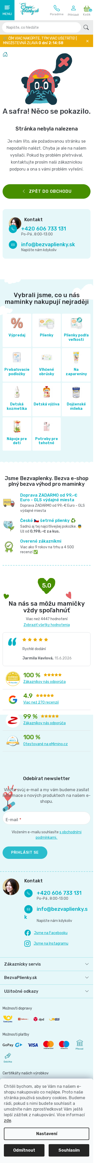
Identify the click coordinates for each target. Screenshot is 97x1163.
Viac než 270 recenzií (41, 702)
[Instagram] (46, 944)
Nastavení (46, 1133)
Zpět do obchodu (50, 191)
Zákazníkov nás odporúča (44, 682)
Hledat (86, 27)
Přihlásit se (25, 852)
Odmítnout (24, 1150)
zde (7, 1120)
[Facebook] (46, 933)
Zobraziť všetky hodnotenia (47, 625)
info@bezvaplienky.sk (48, 244)
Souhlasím (69, 1150)
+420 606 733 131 (57, 10)
